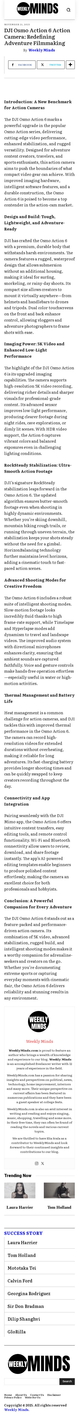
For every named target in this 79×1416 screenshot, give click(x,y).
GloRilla (17, 1331)
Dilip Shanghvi (24, 1319)
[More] (70, 65)
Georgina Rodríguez (29, 1293)
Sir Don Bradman (26, 1306)
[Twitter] (42, 1164)
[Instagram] (37, 1164)
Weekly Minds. (16, 1409)
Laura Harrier (20, 1207)
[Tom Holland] (59, 1190)
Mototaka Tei (22, 1268)
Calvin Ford (20, 1280)
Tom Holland (59, 1207)
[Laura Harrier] (19, 1190)
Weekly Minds (41, 50)
